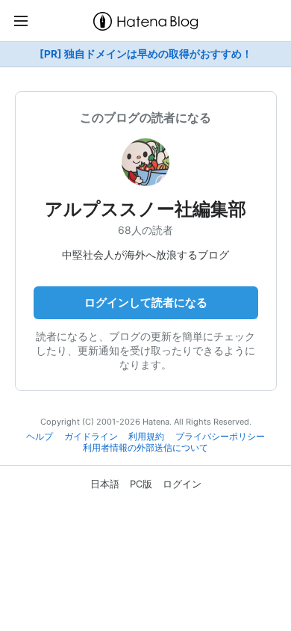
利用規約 (146, 436)
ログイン (182, 484)
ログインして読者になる (145, 302)
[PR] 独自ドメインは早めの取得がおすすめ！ (146, 54)
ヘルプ (39, 436)
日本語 (104, 484)
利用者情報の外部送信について (145, 448)
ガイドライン (91, 436)
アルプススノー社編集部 (145, 209)
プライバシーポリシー (220, 436)
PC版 (141, 484)
